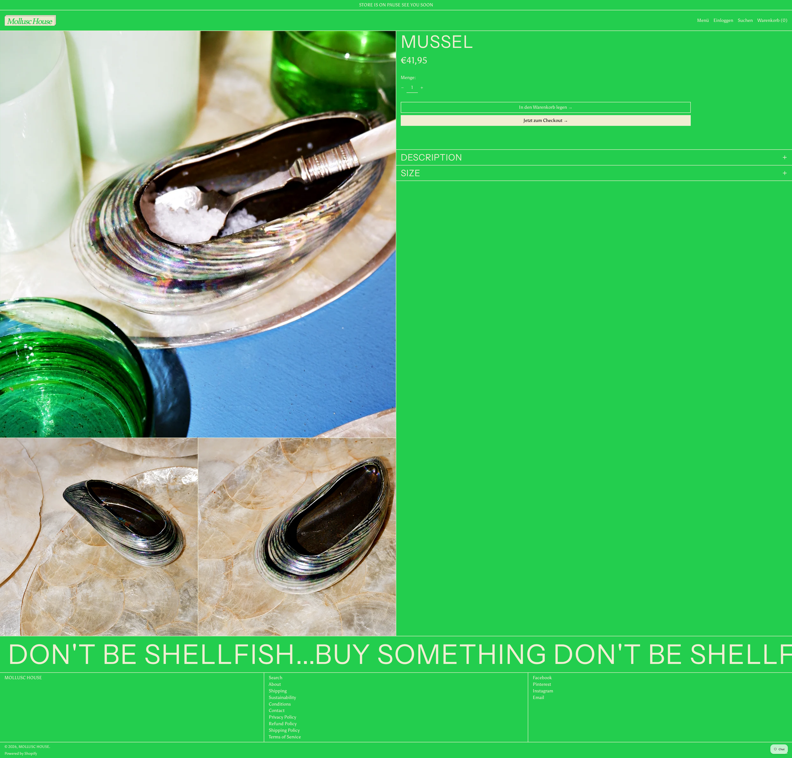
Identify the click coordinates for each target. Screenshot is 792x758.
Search (275, 677)
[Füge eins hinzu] (422, 88)
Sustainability (282, 697)
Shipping (278, 691)
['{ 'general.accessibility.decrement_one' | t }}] (402, 88)
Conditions (280, 704)
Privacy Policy (282, 717)
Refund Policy (283, 723)
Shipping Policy (284, 730)
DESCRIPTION (431, 157)
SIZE (410, 173)
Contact (277, 710)
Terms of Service (285, 737)
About (275, 684)
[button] (745, 20)
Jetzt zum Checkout (542, 120)
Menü (703, 20)
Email (538, 697)
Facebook (542, 677)
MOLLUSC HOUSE (23, 677)
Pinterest (542, 684)
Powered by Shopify (21, 753)
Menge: (408, 77)
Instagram (543, 691)
